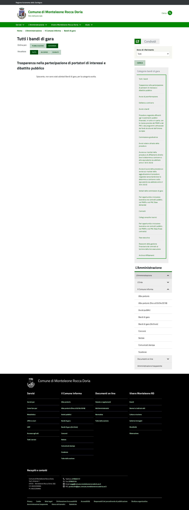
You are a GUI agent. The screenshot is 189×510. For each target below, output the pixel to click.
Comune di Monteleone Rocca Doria (55, 13)
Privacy (29, 501)
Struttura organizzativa (139, 501)
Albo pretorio (143, 296)
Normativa (99, 414)
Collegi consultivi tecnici (148, 217)
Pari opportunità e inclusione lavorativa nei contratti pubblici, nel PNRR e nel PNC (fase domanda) (151, 201)
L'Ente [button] (140, 282)
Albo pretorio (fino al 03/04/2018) (152, 303)
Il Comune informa (53, 30)
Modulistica (31, 414)
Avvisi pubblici (144, 310)
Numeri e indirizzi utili (137, 408)
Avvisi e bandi (144, 109)
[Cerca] (170, 13)
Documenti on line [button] (145, 358)
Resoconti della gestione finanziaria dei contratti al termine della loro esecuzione (150, 246)
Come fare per (32, 408)
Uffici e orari (31, 421)
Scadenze (142, 352)
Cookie (38, 501)
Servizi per (31, 402)
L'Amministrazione (33, 30)
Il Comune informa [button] (145, 289)
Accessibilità (85, 501)
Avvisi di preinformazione (148, 96)
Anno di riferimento (145, 49)
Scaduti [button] (55, 52)
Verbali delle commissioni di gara (151, 190)
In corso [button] (44, 52)
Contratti (142, 211)
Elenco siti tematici (58, 504)
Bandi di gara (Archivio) (148, 324)
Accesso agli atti (33, 433)
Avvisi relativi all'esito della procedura (149, 144)
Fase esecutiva (144, 237)
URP (28, 427)
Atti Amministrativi (102, 408)
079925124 (73, 481)
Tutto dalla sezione (67, 458)
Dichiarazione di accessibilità (66, 501)
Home (19, 30)
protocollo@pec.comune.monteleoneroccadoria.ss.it (87, 486)
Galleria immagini (136, 421)
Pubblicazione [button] (38, 46)
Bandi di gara (70, 30)
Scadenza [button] (52, 46)
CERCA (140, 62)
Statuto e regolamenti (103, 402)
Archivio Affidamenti (146, 255)
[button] (150, 41)
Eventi (132, 402)
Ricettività (133, 427)
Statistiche (73, 504)
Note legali (48, 501)
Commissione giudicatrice (148, 137)
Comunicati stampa (146, 345)
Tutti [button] (34, 52)
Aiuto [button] (87, 24)
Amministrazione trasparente (149, 365)
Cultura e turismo (136, 414)
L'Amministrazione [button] (36, 24)
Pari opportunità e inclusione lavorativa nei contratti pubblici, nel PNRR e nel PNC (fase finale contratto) (151, 227)
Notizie (141, 338)
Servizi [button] (18, 24)
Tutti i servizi (31, 439)
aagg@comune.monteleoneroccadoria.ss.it (85, 484)
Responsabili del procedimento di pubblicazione (110, 501)
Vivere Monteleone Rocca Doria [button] (64, 24)
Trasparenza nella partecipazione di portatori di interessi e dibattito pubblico (151, 88)
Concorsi (142, 331)
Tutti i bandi (143, 79)
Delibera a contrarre (146, 102)
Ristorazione (134, 433)
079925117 (76, 479)
